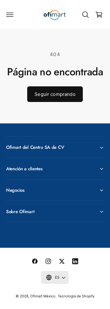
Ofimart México (42, 296)
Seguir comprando (55, 94)
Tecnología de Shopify (76, 296)
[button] (9, 14)
